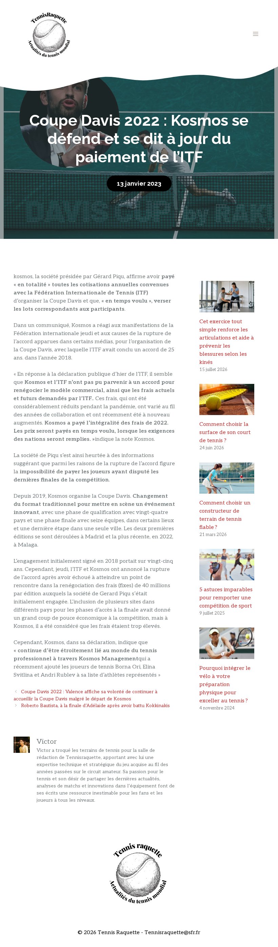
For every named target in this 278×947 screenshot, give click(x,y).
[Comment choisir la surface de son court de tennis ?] (226, 411)
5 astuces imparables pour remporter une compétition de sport (226, 597)
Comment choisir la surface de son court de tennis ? (225, 432)
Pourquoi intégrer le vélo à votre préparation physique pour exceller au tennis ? (225, 684)
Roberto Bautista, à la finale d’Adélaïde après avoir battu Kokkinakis (95, 705)
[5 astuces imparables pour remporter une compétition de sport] (226, 576)
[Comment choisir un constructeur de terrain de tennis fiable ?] (226, 489)
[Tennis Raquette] (49, 33)
